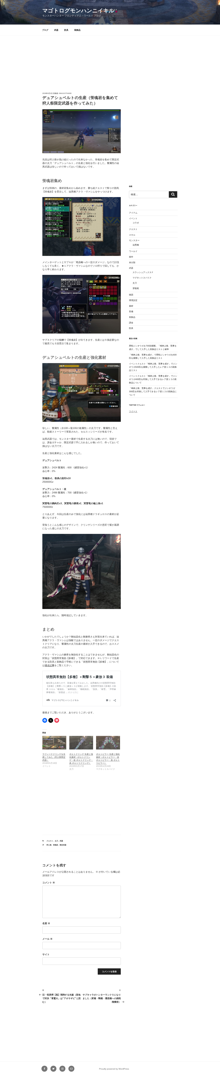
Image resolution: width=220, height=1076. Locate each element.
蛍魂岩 (55, 845)
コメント (48, 882)
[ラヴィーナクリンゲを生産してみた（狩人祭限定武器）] (54, 742)
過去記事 (49, 665)
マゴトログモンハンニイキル (78, 10)
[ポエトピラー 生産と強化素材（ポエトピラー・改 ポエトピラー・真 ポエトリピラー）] (108, 742)
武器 (56, 30)
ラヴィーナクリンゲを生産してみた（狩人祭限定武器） (53, 757)
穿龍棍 (136, 288)
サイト (46, 954)
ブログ (45, 30)
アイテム (133, 213)
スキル (132, 235)
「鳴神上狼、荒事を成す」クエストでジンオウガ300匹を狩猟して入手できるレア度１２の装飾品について (153, 391)
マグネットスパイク (142, 278)
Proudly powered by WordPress (114, 1069)
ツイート (133, 411)
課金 (131, 322)
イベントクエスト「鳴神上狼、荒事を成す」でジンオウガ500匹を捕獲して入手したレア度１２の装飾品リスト (153, 367)
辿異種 (136, 245)
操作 (131, 257)
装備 (131, 311)
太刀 (56, 841)
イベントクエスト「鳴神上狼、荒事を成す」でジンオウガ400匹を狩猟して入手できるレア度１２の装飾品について (153, 379)
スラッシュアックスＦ (143, 272)
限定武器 (63, 845)
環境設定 (133, 300)
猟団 (131, 295)
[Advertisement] (110, 58)
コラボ (136, 223)
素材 (131, 306)
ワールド (133, 251)
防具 (66, 30)
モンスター (134, 240)
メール (47, 939)
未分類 (132, 262)
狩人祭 (49, 845)
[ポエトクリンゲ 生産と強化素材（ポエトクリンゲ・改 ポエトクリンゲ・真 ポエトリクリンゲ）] (81, 742)
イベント (133, 218)
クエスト (50, 841)
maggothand (65, 93)
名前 (46, 923)
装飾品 (77, 30)
